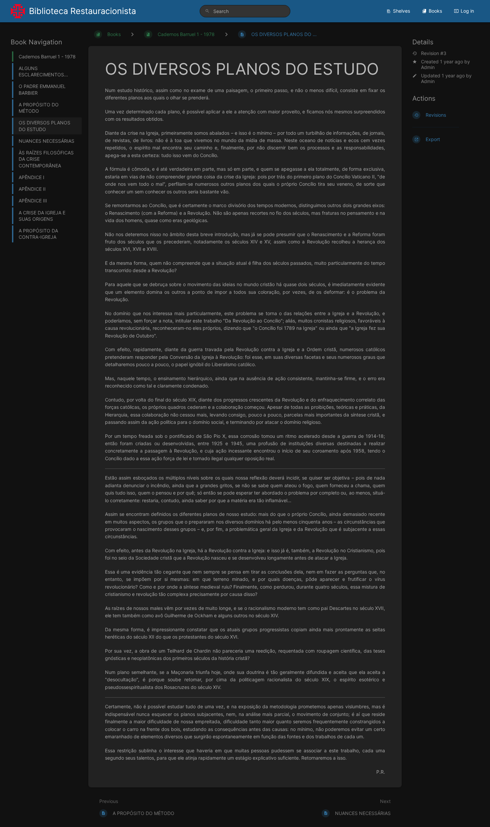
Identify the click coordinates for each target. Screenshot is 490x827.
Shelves (401, 11)
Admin (428, 67)
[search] (245, 11)
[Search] (207, 11)
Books (435, 11)
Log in (467, 11)
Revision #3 (433, 53)
